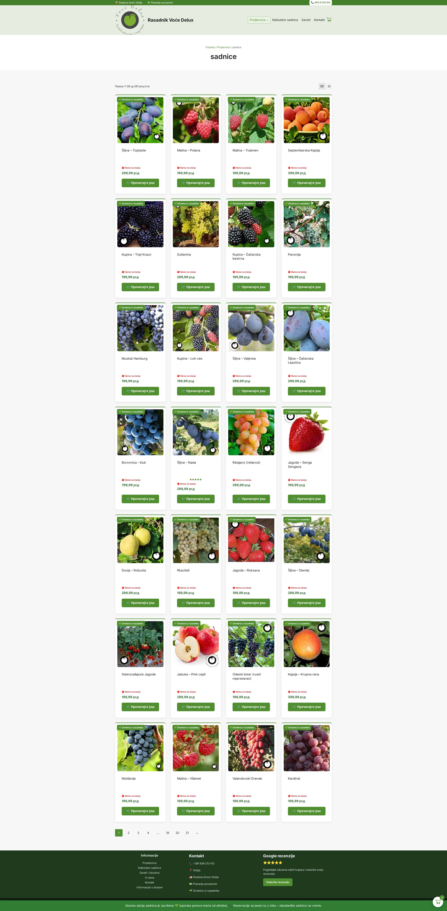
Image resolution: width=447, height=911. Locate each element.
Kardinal (294, 778)
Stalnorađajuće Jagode (139, 674)
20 (177, 833)
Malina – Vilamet (189, 778)
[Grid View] (322, 86)
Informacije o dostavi (150, 887)
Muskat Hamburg (134, 358)
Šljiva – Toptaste (134, 150)
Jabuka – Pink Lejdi (191, 674)
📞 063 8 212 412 (320, 2)
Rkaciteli (183, 570)
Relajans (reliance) (246, 462)
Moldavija (129, 778)
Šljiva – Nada (186, 462)
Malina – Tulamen (245, 150)
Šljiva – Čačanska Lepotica (300, 360)
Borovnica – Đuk (134, 462)
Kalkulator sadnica (285, 20)
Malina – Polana (188, 150)
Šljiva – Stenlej (298, 570)
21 (187, 833)
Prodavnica (149, 863)
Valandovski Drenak (247, 778)
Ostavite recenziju (277, 882)
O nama (149, 877)
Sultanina (184, 254)
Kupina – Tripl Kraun (136, 254)
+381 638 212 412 (203, 863)
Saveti (306, 20)
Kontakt (319, 20)
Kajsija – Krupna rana (303, 674)
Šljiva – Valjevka (244, 358)
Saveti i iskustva (149, 872)
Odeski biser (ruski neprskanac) (247, 676)
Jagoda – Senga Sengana (300, 464)
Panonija (294, 254)
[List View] (329, 86)
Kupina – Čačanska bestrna (247, 256)
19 (167, 833)
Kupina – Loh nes (190, 358)
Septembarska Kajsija (304, 150)
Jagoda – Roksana (246, 570)
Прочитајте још (143, 183)
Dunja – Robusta (134, 570)
